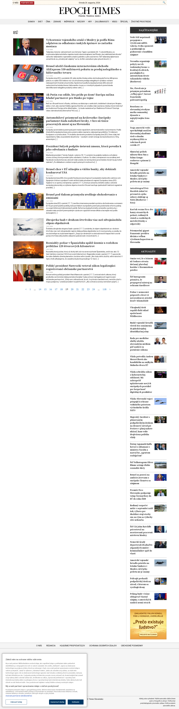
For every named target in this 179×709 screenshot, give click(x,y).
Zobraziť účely (16, 702)
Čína (48, 21)
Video (114, 21)
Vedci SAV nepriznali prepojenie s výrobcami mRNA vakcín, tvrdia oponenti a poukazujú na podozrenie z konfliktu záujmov (141, 46)
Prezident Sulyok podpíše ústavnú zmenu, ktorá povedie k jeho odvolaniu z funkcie (83, 147)
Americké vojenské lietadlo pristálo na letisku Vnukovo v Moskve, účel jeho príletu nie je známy (140, 176)
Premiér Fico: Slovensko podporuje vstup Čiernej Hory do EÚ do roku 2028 (140, 494)
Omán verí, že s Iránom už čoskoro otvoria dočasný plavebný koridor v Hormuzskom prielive (141, 264)
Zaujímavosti (102, 21)
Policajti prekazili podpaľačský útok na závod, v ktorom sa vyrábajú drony (140, 583)
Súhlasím (75, 702)
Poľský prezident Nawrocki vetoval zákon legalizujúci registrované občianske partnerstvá (80, 267)
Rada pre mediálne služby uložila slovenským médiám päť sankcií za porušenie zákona (140, 344)
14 (40, 289)
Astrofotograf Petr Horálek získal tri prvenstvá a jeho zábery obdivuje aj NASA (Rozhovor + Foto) (139, 195)
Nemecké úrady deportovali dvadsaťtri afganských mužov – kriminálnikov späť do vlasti (141, 548)
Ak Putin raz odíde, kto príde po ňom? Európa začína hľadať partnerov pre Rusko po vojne (80, 96)
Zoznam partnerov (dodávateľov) (19, 696)
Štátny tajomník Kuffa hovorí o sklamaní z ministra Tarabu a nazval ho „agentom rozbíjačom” (141, 450)
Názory (81, 21)
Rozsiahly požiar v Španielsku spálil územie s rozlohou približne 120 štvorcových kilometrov (82, 244)
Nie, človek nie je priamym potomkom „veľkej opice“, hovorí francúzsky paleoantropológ (140, 94)
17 (56, 289)
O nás (39, 645)
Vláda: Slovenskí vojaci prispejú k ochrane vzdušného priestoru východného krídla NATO (141, 404)
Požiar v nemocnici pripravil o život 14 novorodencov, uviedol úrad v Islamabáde (141, 296)
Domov (31, 21)
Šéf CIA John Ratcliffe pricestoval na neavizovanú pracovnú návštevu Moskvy (141, 531)
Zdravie (57, 21)
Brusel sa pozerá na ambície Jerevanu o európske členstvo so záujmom (140, 479)
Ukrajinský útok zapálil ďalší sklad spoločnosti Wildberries (139, 312)
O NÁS (15, 3)
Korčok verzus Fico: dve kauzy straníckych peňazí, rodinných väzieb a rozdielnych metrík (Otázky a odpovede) (141, 216)
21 (77, 289)
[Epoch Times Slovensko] (89, 16)
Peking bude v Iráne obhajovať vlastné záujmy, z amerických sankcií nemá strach (140, 598)
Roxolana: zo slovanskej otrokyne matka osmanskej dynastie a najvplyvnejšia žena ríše (140, 113)
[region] (44, 680)
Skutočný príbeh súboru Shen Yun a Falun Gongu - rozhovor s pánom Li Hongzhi (140, 157)
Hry (90, 21)
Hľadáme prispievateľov (72, 645)
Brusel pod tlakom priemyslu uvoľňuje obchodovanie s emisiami (81, 196)
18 (61, 289)
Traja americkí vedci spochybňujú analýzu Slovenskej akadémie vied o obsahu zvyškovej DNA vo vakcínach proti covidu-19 (140, 136)
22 (83, 289)
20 (72, 289)
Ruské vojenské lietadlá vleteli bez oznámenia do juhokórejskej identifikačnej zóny (141, 327)
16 (50, 289)
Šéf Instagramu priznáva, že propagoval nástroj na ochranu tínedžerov (141, 281)
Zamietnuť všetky (57, 702)
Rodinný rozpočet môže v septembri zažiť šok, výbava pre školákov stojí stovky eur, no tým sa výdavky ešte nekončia (141, 512)
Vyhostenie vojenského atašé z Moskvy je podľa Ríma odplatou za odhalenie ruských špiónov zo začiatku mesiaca (80, 43)
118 (104, 289)
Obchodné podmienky (132, 645)
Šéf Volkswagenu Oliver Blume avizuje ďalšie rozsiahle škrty (141, 465)
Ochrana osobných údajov (103, 645)
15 (45, 289)
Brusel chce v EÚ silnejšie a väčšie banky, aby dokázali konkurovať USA (81, 170)
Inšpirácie (69, 21)
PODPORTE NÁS (27, 3)
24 (93, 289)
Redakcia (50, 645)
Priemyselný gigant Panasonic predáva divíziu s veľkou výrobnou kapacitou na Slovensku (141, 236)
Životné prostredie (141, 21)
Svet (40, 21)
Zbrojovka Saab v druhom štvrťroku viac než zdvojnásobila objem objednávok (83, 221)
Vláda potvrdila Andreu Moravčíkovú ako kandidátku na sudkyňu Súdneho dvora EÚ (141, 361)
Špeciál (124, 21)
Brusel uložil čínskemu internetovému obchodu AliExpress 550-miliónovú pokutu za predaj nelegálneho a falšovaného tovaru (83, 69)
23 (88, 289)
